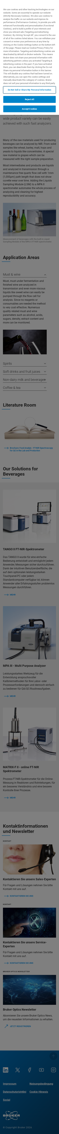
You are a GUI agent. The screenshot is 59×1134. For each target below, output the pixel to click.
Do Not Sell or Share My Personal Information (29, 90)
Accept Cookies (29, 109)
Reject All (29, 99)
